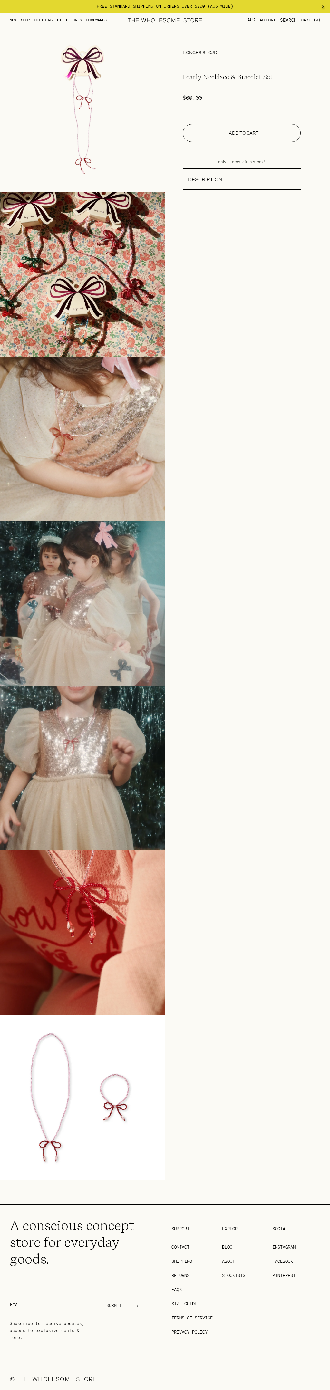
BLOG (227, 1247)
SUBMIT (114, 1305)
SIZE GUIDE (184, 1304)
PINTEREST (284, 1275)
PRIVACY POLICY (189, 1332)
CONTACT (180, 1247)
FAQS (176, 1289)
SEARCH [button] (288, 20)
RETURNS (180, 1275)
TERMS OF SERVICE (192, 1318)
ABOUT (228, 1261)
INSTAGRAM (284, 1247)
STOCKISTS (233, 1275)
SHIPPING (181, 1261)
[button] (25, 20)
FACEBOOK (282, 1261)
